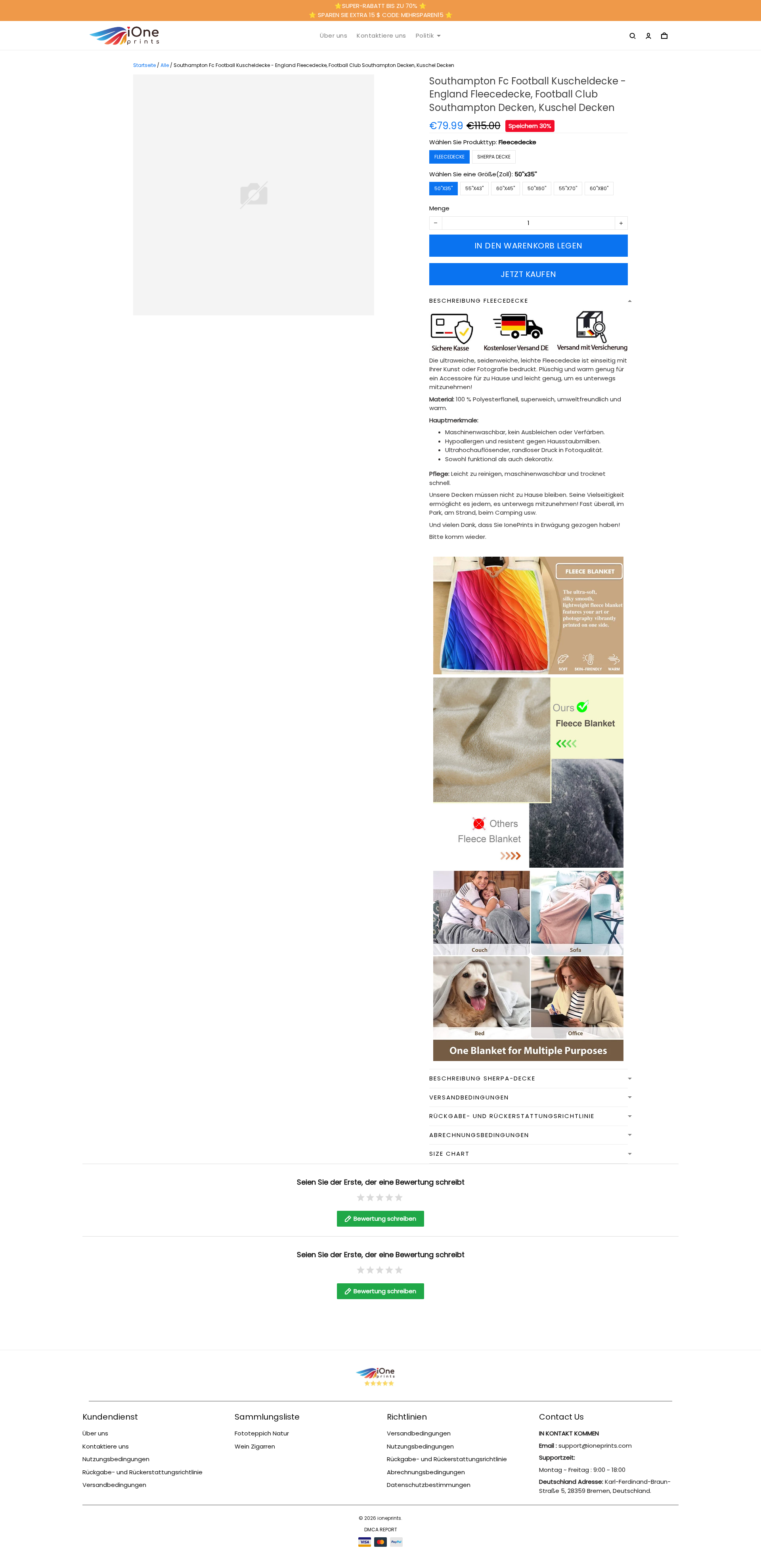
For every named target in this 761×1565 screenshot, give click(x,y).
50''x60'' (537, 188)
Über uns (333, 36)
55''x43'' (474, 188)
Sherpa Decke (494, 156)
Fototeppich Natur (262, 1433)
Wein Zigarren (255, 1446)
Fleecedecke (517, 142)
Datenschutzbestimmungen (428, 1485)
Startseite (144, 65)
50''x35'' (525, 174)
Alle (165, 65)
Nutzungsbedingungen (115, 1459)
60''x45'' (505, 188)
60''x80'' (599, 188)
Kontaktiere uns (381, 36)
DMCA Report (380, 1529)
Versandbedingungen (114, 1485)
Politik (425, 36)
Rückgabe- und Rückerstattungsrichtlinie (142, 1472)
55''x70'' (568, 188)
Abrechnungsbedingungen (426, 1472)
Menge (439, 208)
